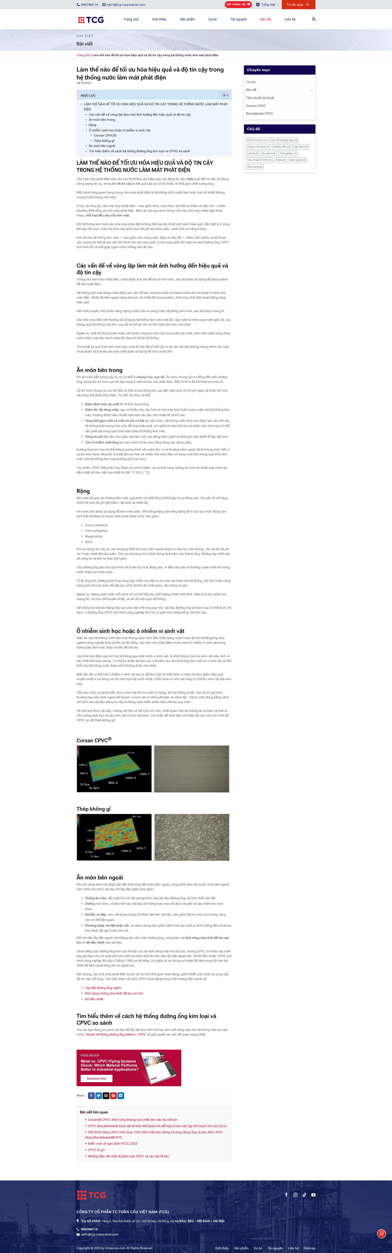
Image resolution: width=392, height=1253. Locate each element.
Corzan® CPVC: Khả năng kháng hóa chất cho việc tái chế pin (132, 1120)
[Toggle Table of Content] (222, 95)
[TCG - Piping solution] (97, 19)
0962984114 (89, 1229)
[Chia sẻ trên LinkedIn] (120, 1095)
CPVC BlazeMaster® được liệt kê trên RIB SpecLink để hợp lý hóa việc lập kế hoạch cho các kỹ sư (157, 1126)
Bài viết (265, 19)
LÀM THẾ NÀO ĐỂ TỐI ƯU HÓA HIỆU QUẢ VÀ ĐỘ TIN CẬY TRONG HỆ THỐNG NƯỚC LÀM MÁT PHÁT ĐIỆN (156, 106)
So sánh (268, 153)
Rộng (92, 125)
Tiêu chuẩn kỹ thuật (260, 98)
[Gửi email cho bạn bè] (106, 1095)
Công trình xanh (258, 146)
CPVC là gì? (96, 1150)
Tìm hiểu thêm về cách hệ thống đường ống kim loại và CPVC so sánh (139, 151)
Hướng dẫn (281, 146)
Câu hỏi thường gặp (284, 140)
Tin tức (251, 82)
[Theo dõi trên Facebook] (286, 1195)
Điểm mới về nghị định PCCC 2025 (113, 1144)
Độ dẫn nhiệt (94, 999)
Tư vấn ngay (295, 5)
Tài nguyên (239, 19)
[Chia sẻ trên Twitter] (98, 1095)
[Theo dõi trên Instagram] (295, 1195)
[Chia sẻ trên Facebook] (91, 1095)
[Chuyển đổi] (311, 89)
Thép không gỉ (104, 141)
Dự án (212, 19)
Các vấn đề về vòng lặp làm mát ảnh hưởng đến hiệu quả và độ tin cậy (140, 114)
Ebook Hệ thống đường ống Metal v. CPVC (116, 1034)
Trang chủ (131, 19)
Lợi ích (252, 153)
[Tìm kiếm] (313, 19)
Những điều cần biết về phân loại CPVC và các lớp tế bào (128, 1156)
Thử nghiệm (288, 153)
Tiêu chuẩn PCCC (259, 159)
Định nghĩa (298, 159)
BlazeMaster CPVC (259, 113)
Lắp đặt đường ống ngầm (103, 988)
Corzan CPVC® (105, 135)
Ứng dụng (255, 166)
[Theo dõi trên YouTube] (313, 1195)
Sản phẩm (187, 19)
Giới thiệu (159, 19)
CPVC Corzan (257, 140)
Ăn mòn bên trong (102, 120)
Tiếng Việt (268, 5)
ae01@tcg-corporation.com (99, 1234)
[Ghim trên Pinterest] (113, 1095)
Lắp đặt (301, 146)
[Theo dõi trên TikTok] (304, 1195)
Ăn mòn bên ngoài (102, 146)
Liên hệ (290, 19)
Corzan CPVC (256, 106)
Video (280, 159)
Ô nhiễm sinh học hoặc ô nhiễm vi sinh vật (119, 130)
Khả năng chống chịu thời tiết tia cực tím (114, 993)
